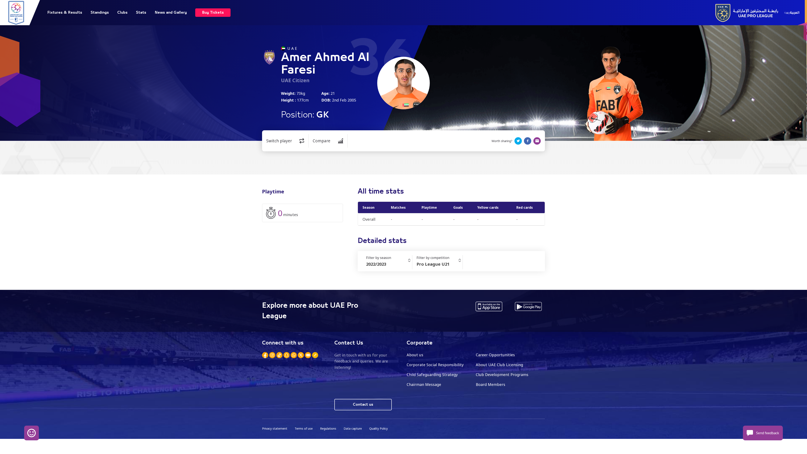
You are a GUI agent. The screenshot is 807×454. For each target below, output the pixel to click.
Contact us (363, 404)
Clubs (122, 12)
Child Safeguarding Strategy (432, 374)
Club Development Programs (502, 374)
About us (415, 354)
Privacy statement (274, 428)
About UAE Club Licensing (499, 364)
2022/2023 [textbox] (376, 264)
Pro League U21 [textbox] (433, 264)
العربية (794, 12)
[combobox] (389, 264)
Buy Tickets (213, 12)
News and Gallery (171, 12)
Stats (141, 12)
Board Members (490, 384)
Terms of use (304, 428)
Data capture (353, 428)
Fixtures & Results (64, 12)
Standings (100, 12)
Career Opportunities (495, 354)
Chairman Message (424, 384)
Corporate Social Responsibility (435, 364)
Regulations (328, 428)
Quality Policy (378, 428)
